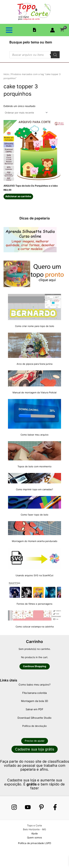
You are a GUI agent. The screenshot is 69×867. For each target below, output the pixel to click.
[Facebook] (55, 807)
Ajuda (34, 833)
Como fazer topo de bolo (34, 514)
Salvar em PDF (34, 709)
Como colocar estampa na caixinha (35, 626)
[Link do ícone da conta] (52, 30)
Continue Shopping (34, 666)
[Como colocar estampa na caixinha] (34, 615)
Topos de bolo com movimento (34, 466)
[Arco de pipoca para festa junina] (34, 345)
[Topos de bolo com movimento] (34, 450)
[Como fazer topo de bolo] (34, 502)
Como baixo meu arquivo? (34, 684)
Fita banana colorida (34, 693)
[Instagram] (14, 807)
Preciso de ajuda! (34, 740)
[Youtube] (28, 807)
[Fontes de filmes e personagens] (34, 590)
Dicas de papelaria (34, 218)
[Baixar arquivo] (34, 30)
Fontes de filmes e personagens (34, 603)
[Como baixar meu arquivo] (34, 414)
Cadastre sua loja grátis (34, 749)
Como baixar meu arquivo (34, 434)
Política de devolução (34, 726)
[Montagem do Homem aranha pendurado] (34, 528)
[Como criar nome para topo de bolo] (34, 307)
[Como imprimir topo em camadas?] (34, 478)
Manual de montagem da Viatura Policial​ (34, 392)
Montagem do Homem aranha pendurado (34, 541)
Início (6, 74)
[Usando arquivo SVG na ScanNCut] (34, 559)
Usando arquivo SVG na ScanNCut (34, 575)
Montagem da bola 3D (34, 701)
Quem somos (34, 837)
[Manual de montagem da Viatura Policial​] (34, 378)
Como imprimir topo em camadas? (34, 489)
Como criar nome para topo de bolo (34, 326)
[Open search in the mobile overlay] (34, 54)
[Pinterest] (41, 807)
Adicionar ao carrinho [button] (18, 196)
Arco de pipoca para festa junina (34, 363)
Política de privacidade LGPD (34, 843)
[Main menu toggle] (9, 30)
